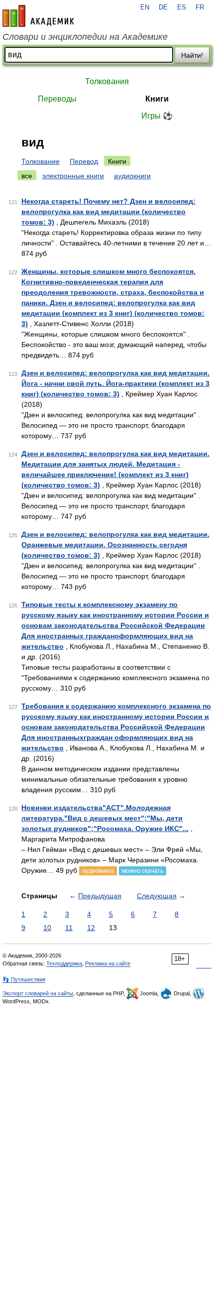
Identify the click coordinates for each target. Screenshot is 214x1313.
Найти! (192, 55)
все (26, 176)
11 (69, 928)
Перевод (84, 161)
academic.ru (38, 16)
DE (163, 7)
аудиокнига (98, 870)
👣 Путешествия (23, 979)
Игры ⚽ (157, 116)
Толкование (40, 161)
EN (144, 7)
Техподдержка (64, 963)
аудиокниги (132, 176)
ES (181, 7)
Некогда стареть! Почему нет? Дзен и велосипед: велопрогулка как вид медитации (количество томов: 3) (108, 211)
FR (200, 7)
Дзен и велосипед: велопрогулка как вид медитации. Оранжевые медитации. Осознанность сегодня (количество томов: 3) (115, 544)
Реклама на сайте (107, 963)
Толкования (107, 81)
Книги (157, 99)
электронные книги (73, 176)
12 (91, 928)
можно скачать (142, 870)
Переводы (57, 99)
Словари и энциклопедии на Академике (85, 37)
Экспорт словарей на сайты (37, 993)
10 (47, 928)
